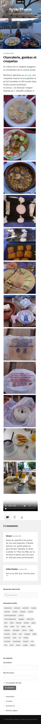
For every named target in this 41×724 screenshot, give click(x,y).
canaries (7, 612)
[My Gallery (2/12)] (20, 144)
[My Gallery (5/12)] (20, 244)
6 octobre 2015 (16, 536)
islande (26, 623)
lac (18, 626)
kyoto (12, 626)
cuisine (30, 612)
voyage (25, 645)
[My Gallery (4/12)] (20, 211)
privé (14, 638)
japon (33, 623)
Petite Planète (20, 9)
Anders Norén (32, 719)
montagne (16, 630)
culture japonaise (10, 619)
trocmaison (16, 641)
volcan (18, 645)
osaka (14, 634)
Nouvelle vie (10, 706)
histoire (18, 623)
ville (5, 645)
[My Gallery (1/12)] (20, 111)
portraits (7, 638)
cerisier (15, 612)
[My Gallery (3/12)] (20, 177)
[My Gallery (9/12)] (20, 377)
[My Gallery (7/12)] (20, 311)
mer (29, 626)
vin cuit (27, 75)
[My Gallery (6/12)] (20, 277)
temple (26, 638)
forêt (11, 623)
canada (33, 608)
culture (21, 615)
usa (32, 641)
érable (32, 645)
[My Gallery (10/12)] (20, 411)
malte (23, 626)
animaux (17, 608)
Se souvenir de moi (13, 683)
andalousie (8, 608)
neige (31, 630)
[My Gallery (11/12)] (20, 444)
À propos (9, 701)
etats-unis (30, 619)
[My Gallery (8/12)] (20, 344)
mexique (7, 630)
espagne (21, 619)
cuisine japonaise (10, 615)
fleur (5, 623)
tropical (25, 641)
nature (24, 630)
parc (20, 634)
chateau (22, 612)
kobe (6, 626)
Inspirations (10, 697)
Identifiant (7, 663)
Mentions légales (12, 711)
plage (34, 634)
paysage (27, 634)
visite (11, 645)
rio (20, 638)
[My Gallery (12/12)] (20, 477)
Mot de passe (8, 673)
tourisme (7, 641)
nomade (7, 634)
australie (26, 608)
